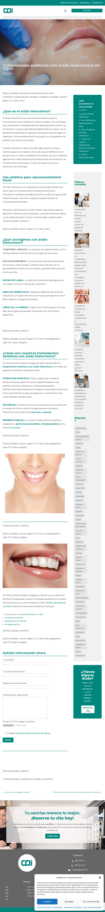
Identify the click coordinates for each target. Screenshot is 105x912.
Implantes (84, 3)
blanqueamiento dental (82, 437)
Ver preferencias (91, 901)
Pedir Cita (53, 836)
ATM (77, 432)
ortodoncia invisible (80, 607)
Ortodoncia (97, 3)
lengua (78, 575)
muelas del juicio (80, 592)
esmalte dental (79, 532)
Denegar (69, 901)
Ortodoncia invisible (13, 618)
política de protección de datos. (34, 733)
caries (78, 448)
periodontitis (81, 617)
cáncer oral (80, 488)
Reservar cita (88, 709)
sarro (78, 636)
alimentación (81, 428)
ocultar (83, 110)
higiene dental (79, 558)
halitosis (79, 553)
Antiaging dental (12, 624)
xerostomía (80, 656)
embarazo (79, 516)
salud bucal (80, 632)
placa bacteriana (80, 626)
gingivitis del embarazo (81, 547)
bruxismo (79, 443)
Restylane (15, 427)
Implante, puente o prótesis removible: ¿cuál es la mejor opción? (79, 358)
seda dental (80, 640)
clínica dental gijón (80, 478)
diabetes (79, 511)
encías (78, 520)
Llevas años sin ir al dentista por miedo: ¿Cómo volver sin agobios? (80, 218)
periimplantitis (81, 613)
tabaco (78, 652)
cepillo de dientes (79, 471)
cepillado (79, 466)
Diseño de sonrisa (68, 3)
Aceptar (47, 901)
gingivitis (79, 542)
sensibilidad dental (80, 646)
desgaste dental (79, 505)
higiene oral (80, 564)
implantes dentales (79, 569)
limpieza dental (79, 581)
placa (78, 621)
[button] (100, 877)
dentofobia (80, 496)
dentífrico (79, 500)
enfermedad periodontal (81, 525)
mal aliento (80, 587)
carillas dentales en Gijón (32, 614)
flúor (77, 538)
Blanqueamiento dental (15, 621)
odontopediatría (82, 598)
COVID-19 (79, 484)
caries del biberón (79, 453)
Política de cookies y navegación (49, 907)
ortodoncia (80, 602)
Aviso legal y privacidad (73, 907)
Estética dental (10, 77)
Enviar (8, 740)
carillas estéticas (79, 460)
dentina (79, 492)
